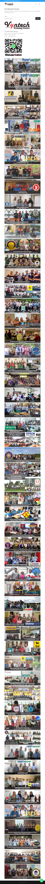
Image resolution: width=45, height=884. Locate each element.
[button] (41, 880)
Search (6, 16)
